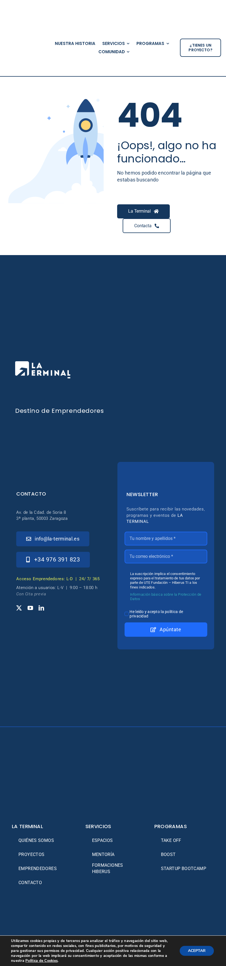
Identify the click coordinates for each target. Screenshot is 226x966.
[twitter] (19, 608)
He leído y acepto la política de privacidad (156, 613)
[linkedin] (41, 608)
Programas (170, 826)
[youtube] (30, 608)
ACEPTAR (197, 950)
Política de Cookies (41, 960)
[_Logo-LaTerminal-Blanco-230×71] (42, 363)
